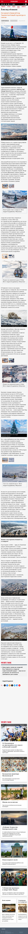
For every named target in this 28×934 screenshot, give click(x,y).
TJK (6, 4)
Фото (18, 6)
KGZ (4, 4)
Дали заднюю (6, 900)
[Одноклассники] (10, 685)
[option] (5, 186)
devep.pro (21, 932)
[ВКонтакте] (7, 685)
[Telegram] (14, 685)
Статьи (8, 6)
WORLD (13, 4)
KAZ (2, 4)
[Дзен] (12, 685)
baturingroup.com (8, 932)
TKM (8, 4)
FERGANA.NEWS (14, 1)
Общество (3, 22)
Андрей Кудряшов (5, 20)
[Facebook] (17, 685)
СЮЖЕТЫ (24, 6)
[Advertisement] (14, 703)
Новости (3, 6)
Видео (13, 6)
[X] (5, 685)
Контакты (3, 928)
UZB (11, 4)
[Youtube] (19, 685)
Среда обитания (22, 20)
